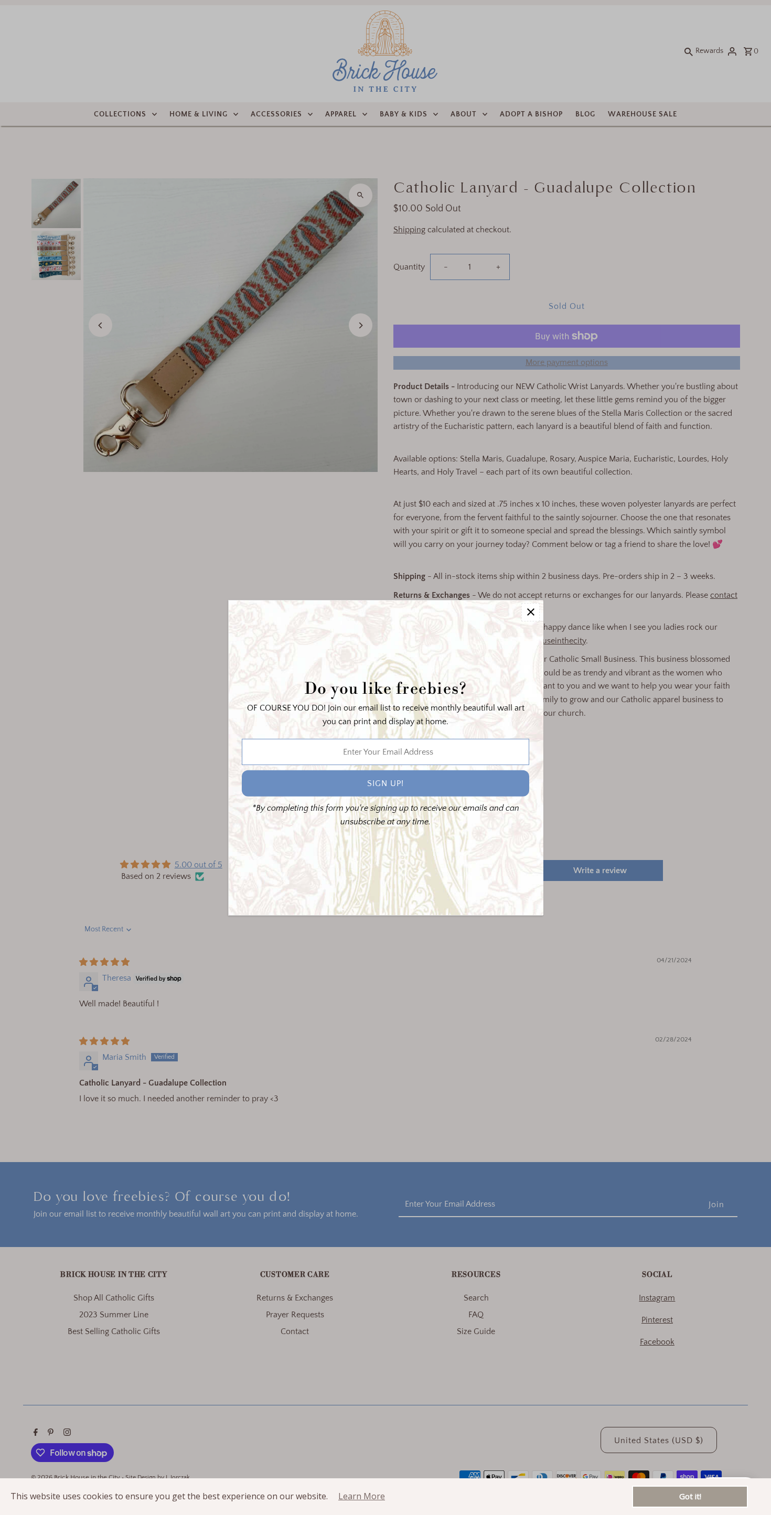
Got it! (690, 1496)
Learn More (361, 1496)
